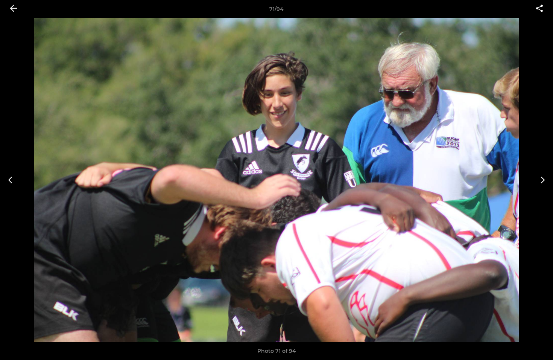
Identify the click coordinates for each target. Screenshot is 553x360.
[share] (539, 9)
